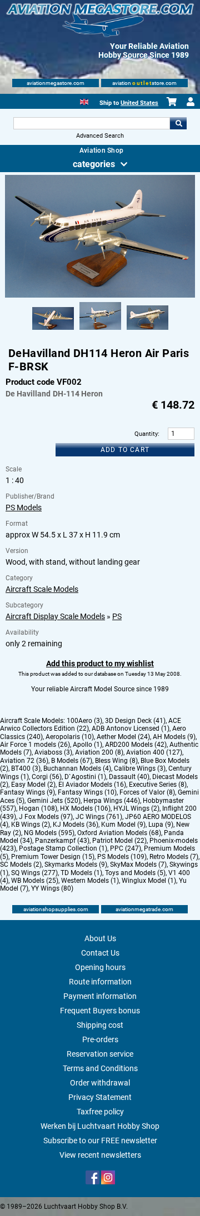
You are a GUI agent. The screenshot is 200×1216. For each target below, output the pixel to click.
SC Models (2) (21, 864)
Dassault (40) (129, 777)
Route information (100, 981)
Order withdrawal (100, 1082)
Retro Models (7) (173, 857)
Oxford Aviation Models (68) (119, 833)
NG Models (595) (49, 833)
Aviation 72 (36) (24, 761)
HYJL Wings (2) (136, 808)
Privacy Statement (100, 1097)
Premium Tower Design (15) (52, 857)
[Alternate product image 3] (147, 330)
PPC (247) (125, 848)
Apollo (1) (87, 744)
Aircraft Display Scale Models (55, 616)
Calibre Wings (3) (140, 768)
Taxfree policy (100, 1111)
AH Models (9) (174, 737)
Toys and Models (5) (135, 873)
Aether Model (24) (123, 737)
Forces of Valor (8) (147, 792)
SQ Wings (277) (34, 873)
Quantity (146, 434)
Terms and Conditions (100, 1068)
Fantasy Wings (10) (87, 792)
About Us (100, 938)
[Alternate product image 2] (100, 330)
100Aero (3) (84, 721)
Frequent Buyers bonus (100, 1010)
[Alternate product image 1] (53, 330)
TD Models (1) (81, 873)
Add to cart (125, 450)
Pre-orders (100, 1039)
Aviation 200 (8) (99, 752)
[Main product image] (100, 295)
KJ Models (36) (75, 824)
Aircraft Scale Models (42, 589)
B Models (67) (71, 761)
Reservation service (100, 1053)
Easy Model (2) (33, 784)
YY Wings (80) (52, 888)
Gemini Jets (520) (54, 801)
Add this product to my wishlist (100, 663)
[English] (84, 100)
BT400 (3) (26, 768)
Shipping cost (100, 1025)
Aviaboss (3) (53, 752)
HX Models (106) (85, 808)
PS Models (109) (122, 857)
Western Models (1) (90, 881)
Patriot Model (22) (119, 841)
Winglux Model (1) (149, 881)
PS (117, 616)
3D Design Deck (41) (135, 721)
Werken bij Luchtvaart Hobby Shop (100, 1126)
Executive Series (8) (158, 784)
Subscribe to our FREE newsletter (100, 1140)
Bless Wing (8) (116, 761)
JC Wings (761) (99, 817)
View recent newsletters (100, 1154)
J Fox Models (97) (46, 817)
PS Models (24, 507)
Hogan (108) (38, 808)
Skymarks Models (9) (75, 864)
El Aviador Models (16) (92, 784)
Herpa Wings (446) (111, 801)
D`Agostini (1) (85, 777)
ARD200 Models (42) (136, 744)
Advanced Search (100, 135)
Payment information (100, 996)
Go (178, 123)
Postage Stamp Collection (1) (63, 848)
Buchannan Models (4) (77, 768)
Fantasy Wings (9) (27, 792)
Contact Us (100, 952)
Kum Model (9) (123, 824)
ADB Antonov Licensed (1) (130, 728)
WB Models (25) (34, 881)
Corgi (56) (47, 777)
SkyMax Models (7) (138, 864)
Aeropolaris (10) (70, 737)
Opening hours (100, 967)
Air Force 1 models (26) (35, 744)
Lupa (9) (160, 824)
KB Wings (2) (30, 824)
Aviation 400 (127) (154, 752)
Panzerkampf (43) (62, 841)
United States (139, 103)
